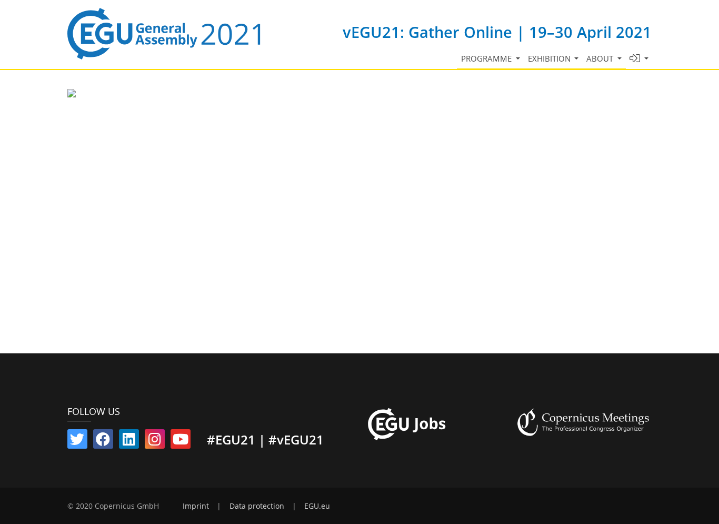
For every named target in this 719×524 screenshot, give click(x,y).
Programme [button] (487, 58)
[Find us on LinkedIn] (129, 441)
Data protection (256, 506)
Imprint (196, 506)
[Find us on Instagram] (155, 441)
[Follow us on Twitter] (77, 441)
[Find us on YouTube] (181, 441)
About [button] (600, 58)
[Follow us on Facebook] (103, 441)
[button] (639, 59)
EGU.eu (317, 506)
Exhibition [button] (550, 58)
